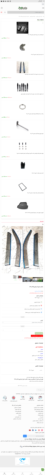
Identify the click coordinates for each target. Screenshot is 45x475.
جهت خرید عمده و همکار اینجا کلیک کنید (36, 293)
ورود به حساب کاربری (5, 12)
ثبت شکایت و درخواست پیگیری (38, 420)
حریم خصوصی (40, 413)
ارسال (25, 436)
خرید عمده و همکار (40, 422)
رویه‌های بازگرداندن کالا (39, 411)
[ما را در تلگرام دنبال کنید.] (6, 1)
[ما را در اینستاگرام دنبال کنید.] (10, 1)
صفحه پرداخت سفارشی (17, 419)
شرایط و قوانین (18, 413)
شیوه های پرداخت (18, 411)
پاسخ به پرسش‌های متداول (38, 409)
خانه (43, 16)
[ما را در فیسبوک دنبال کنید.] (3, 1)
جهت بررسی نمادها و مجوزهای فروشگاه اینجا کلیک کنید (34, 446)
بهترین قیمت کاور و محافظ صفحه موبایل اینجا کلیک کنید (33, 338)
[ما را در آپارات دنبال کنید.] (8, 1)
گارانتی (41, 320)
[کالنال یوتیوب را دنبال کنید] (1, 1)
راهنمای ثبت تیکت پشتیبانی (38, 407)
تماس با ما (41, 417)
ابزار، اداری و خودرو (39, 16)
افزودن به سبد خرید (39, 333)
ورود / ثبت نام (40, 419)
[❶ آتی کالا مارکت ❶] (22, 8)
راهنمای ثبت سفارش (17, 407)
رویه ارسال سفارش (18, 409)
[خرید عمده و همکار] (22, 461)
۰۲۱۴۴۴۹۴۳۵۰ (40, 1)
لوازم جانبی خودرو (32, 16)
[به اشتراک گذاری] (43, 224)
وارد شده (32, 381)
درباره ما (19, 415)
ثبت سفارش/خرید (18, 417)
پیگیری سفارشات (40, 415)
